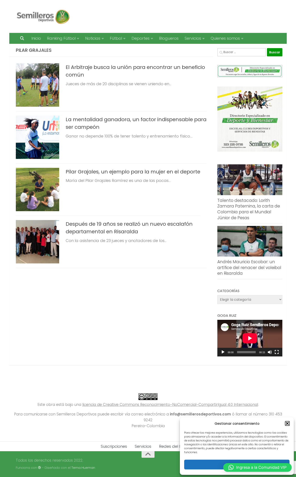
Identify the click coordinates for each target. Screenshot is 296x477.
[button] (287, 423)
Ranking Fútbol (61, 38)
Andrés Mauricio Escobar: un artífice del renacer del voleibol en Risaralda (249, 267)
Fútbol (116, 38)
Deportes (141, 38)
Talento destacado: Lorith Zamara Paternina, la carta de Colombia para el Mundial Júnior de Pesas (248, 209)
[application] (249, 338)
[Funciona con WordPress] (39, 467)
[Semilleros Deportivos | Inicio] (43, 16)
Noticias (92, 38)
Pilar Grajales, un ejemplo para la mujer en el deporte (133, 171)
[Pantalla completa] (277, 352)
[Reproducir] (223, 352)
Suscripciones (114, 446)
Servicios (193, 38)
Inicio (36, 38)
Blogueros (169, 38)
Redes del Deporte (177, 446)
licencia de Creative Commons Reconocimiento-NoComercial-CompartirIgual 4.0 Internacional (170, 404)
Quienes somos (225, 38)
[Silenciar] (270, 352)
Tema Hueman (83, 467)
